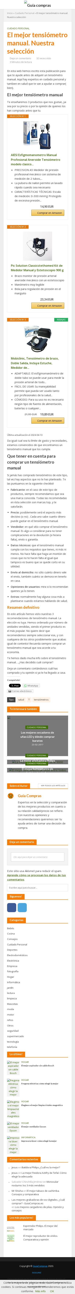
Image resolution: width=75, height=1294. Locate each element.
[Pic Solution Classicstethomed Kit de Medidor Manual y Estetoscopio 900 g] (37, 246)
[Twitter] (22, 907)
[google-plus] (32, 907)
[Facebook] (11, 907)
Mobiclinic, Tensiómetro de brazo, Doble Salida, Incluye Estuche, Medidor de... (35, 363)
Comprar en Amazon (49, 213)
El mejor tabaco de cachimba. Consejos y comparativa (36, 1192)
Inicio (10, 13)
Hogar (25, 1062)
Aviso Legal (36, 1272)
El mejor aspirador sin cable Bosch (37, 1065)
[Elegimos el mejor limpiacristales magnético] (13, 1109)
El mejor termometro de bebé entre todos (37, 770)
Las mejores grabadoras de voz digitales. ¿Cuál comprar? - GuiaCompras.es (38, 1201)
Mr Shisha (17, 1190)
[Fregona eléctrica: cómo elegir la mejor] (13, 1087)
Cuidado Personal (24, 13)
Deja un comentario (20, 58)
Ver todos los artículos (53, 785)
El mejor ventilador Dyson (33, 1126)
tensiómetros (41, 699)
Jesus (15, 1167)
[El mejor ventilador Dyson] (13, 1127)
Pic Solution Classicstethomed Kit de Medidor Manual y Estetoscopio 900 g (37, 268)
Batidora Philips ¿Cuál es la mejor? (41, 1167)
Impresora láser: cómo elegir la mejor (39, 1141)
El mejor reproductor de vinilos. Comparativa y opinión (40, 1237)
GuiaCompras (40, 1266)
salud (21, 699)
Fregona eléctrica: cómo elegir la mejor (39, 1083)
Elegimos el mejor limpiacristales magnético (42, 1105)
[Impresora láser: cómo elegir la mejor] (13, 1144)
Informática (28, 1137)
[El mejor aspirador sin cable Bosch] (13, 1067)
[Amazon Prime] (59, 206)
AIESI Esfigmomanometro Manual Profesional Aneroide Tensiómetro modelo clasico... (35, 159)
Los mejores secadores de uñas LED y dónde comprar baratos (37, 736)
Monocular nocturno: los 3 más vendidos (35, 1183)
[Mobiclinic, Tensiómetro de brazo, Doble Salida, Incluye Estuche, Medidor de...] (37, 339)
